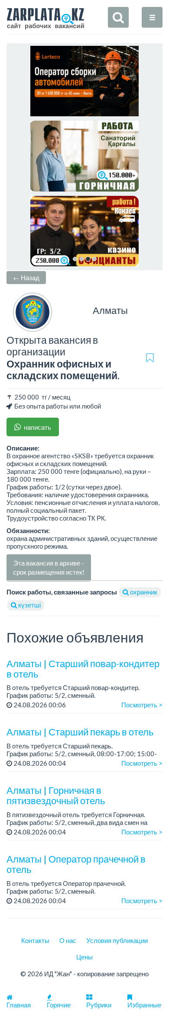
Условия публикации (117, 940)
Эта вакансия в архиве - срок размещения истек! (48, 567)
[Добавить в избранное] (149, 357)
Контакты (35, 940)
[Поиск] (118, 17)
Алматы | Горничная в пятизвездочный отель (55, 795)
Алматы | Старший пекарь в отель (79, 732)
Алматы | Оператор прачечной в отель (76, 864)
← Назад (26, 277)
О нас (67, 940)
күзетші (29, 605)
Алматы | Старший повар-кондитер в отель (82, 669)
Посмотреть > (141, 705)
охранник (143, 592)
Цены (84, 957)
